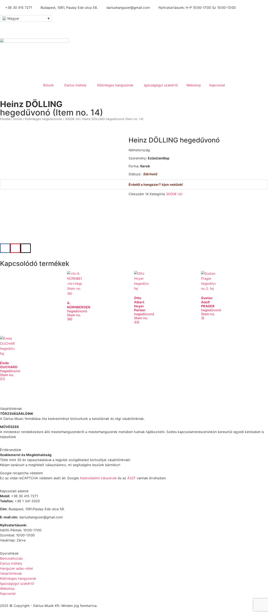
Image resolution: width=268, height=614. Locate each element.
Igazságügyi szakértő (161, 85)
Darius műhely (75, 85)
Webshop (193, 85)
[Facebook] (5, 27)
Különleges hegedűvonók (43, 119)
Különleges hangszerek (115, 85)
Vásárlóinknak (11, 573)
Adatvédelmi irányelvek (98, 478)
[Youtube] (17, 27)
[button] (5, 248)
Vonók (17, 119)
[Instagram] (28, 27)
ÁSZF (131, 478)
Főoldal (5, 119)
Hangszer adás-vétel (16, 568)
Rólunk (48, 85)
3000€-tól (72, 119)
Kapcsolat (217, 85)
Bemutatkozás (11, 558)
